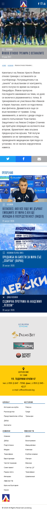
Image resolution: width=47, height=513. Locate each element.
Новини (10, 65)
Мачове (28, 463)
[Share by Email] (39, 159)
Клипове (28, 449)
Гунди (27, 412)
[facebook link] (38, 4)
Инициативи (30, 445)
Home (4, 65)
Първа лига (8, 472)
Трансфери (8, 454)
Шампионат (30, 476)
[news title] (23, 188)
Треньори (29, 416)
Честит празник (10, 463)
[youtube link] (44, 4)
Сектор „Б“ (29, 467)
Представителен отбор (13, 416)
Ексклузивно (30, 441)
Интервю (7, 476)
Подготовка (8, 445)
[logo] (23, 3)
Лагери (28, 458)
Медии (6, 449)
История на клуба (11, 407)
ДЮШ (6, 420)
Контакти (7, 425)
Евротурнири (9, 458)
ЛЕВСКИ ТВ (8, 481)
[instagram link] (41, 3)
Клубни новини (31, 454)
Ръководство (9, 412)
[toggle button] (3, 3)
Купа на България (11, 485)
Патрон (28, 407)
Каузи (6, 490)
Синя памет (8, 467)
